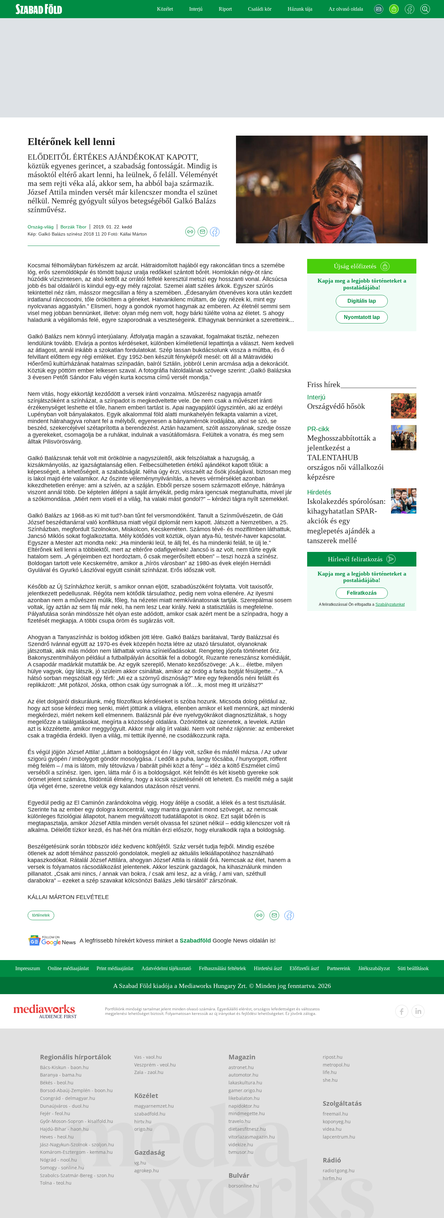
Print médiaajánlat (115, 968)
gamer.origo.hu (245, 1090)
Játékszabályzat (374, 968)
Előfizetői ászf (304, 968)
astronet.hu (241, 1067)
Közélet (165, 9)
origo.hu (143, 1129)
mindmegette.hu (247, 1113)
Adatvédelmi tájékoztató (166, 968)
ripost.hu (333, 1057)
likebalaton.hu (244, 1098)
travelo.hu (240, 1121)
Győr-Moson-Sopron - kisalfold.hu (76, 1121)
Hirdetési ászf (268, 968)
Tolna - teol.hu (56, 1183)
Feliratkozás (362, 593)
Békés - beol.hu (56, 1082)
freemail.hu (335, 1114)
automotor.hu (243, 1075)
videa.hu (332, 1129)
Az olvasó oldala (346, 9)
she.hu (330, 1080)
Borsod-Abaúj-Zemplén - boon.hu (76, 1090)
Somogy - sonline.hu (62, 1167)
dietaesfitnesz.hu (247, 1129)
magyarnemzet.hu (154, 1106)
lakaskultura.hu (245, 1082)
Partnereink (338, 968)
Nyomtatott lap (362, 317)
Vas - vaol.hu (148, 1057)
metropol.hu (336, 1065)
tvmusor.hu (241, 1152)
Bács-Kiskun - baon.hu (64, 1067)
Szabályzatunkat (390, 604)
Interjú (195, 9)
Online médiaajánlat (68, 968)
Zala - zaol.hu (148, 1072)
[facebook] (401, 1011)
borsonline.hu (244, 1186)
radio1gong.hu (339, 1170)
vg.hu (140, 1163)
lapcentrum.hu (339, 1137)
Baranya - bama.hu (61, 1075)
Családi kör (259, 9)
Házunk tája (300, 9)
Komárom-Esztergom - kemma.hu (76, 1152)
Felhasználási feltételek (222, 968)
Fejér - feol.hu (55, 1113)
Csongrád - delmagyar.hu (67, 1098)
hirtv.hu (142, 1121)
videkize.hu (241, 1144)
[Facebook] (409, 9)
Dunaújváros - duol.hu (64, 1106)
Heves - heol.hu (57, 1137)
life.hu (330, 1072)
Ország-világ (41, 226)
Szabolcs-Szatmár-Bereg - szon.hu (77, 1175)
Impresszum (27, 968)
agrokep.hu (146, 1170)
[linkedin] (417, 1011)
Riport (225, 9)
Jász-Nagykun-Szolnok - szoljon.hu (77, 1144)
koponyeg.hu (337, 1121)
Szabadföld (196, 940)
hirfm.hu (332, 1178)
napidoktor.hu (244, 1106)
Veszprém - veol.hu (155, 1065)
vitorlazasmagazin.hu (252, 1137)
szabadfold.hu (149, 1114)
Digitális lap (361, 301)
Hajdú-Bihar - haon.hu (64, 1129)
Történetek (41, 915)
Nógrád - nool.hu (58, 1160)
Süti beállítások (413, 968)
